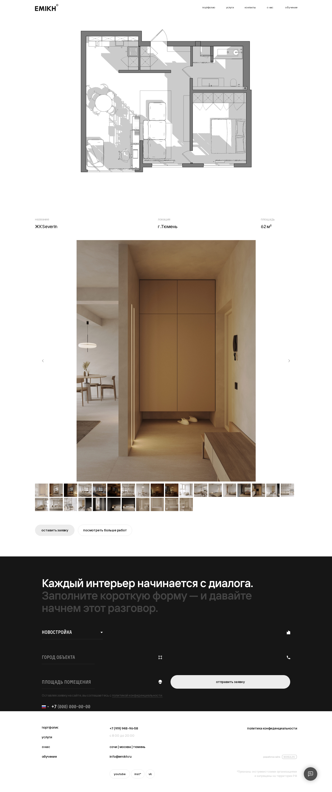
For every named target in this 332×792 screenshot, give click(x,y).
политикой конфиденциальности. (137, 695)
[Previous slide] (43, 360)
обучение (291, 7)
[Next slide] (289, 360)
